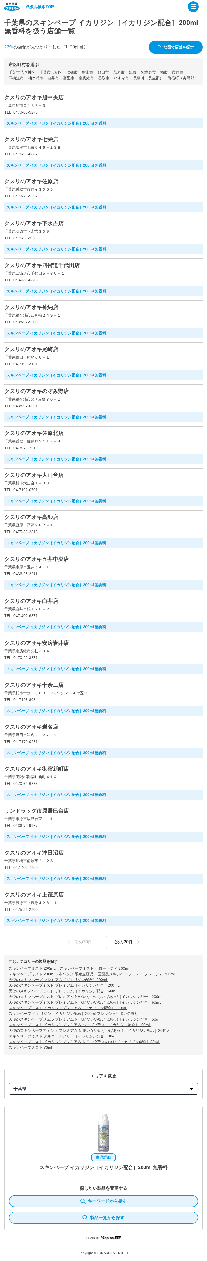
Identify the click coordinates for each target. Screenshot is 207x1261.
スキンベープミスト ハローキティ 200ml (94, 968)
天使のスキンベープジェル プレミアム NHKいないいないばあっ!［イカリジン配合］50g (83, 1019)
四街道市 (16, 78)
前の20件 (83, 942)
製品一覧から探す (107, 1217)
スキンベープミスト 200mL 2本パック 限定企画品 (51, 974)
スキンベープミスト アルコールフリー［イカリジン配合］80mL (63, 1036)
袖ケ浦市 (35, 78)
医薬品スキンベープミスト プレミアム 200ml (136, 974)
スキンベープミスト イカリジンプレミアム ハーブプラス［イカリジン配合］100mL (80, 1025)
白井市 (53, 78)
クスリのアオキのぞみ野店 (36, 391)
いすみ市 (121, 78)
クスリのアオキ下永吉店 (34, 223)
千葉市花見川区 (22, 72)
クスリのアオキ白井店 (31, 601)
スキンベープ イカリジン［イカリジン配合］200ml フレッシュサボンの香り (73, 1013)
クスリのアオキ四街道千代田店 (42, 265)
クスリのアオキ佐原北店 (34, 433)
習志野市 (148, 72)
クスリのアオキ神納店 (31, 307)
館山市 (87, 72)
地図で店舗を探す (179, 47)
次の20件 (124, 942)
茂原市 (119, 72)
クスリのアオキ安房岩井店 (36, 643)
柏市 (164, 72)
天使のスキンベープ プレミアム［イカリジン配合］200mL (58, 979)
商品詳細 (103, 1157)
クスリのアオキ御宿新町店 (36, 769)
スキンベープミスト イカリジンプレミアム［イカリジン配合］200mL (68, 1008)
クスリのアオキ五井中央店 (36, 559)
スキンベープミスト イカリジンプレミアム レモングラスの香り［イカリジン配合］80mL (84, 1042)
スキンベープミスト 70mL (31, 1047)
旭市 (132, 72)
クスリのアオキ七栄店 (31, 139)
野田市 (103, 72)
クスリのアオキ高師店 (31, 517)
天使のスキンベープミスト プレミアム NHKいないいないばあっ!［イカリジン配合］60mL (85, 1002)
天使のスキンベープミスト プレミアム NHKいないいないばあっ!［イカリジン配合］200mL (86, 996)
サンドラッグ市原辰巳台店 (36, 811)
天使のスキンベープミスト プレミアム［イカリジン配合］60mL (63, 991)
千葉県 (19, 1088)
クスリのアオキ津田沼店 (34, 853)
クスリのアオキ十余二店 (34, 685)
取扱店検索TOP (39, 6)
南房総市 (86, 78)
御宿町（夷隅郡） (183, 78)
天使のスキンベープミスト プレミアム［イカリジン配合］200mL (64, 985)
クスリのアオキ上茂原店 (34, 895)
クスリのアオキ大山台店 (34, 475)
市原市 (177, 72)
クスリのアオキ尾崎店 (31, 349)
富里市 (68, 78)
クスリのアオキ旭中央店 (34, 97)
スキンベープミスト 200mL (32, 968)
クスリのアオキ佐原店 (31, 181)
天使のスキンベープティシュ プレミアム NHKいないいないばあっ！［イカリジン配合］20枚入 (89, 1030)
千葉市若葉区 (50, 72)
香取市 (103, 78)
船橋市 (72, 72)
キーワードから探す (107, 1201)
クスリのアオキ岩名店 (31, 727)
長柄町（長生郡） (148, 78)
